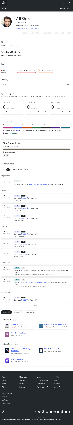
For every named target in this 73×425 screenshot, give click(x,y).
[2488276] (24, 300)
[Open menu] (70, 3)
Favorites (30, 312)
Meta (26, 169)
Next (47, 306)
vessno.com (19, 28)
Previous (27, 306)
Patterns (22, 387)
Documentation (42, 380)
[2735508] (24, 234)
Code (13, 169)
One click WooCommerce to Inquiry (55, 324)
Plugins (6, 312)
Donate (57, 384)
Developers (41, 384)
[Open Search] (64, 3)
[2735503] (24, 254)
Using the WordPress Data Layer (39, 184)
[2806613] (24, 208)
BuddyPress (7, 403)
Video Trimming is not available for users (37, 282)
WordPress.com (8, 393)
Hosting (4, 384)
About (4, 377)
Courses (17, 312)
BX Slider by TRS (16, 324)
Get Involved (58, 377)
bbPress (6, 400)
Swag (57, 387)
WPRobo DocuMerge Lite (52, 349)
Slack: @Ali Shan (31, 28)
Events (56, 380)
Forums (20, 169)
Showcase (23, 377)
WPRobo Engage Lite (17, 359)
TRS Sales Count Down (18, 333)
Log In (68, 8)
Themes (22, 380)
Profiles (4, 8)
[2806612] (24, 218)
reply (21, 270)
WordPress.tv (42, 387)
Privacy (4, 387)
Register (62, 8)
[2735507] (24, 244)
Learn (39, 377)
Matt (4, 396)
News (4, 380)
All (8, 169)
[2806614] (24, 198)
